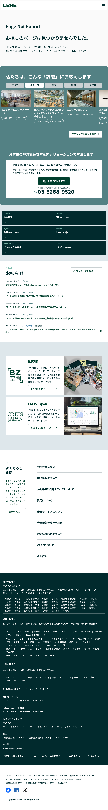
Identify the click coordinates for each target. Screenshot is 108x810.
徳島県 (64, 607)
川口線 (38, 648)
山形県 (55, 598)
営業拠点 (92, 756)
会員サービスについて (49, 511)
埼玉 (8, 638)
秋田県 (45, 598)
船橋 (49, 645)
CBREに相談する (56, 181)
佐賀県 (8, 610)
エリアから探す (10, 589)
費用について (44, 500)
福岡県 (92, 607)
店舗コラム (38, 700)
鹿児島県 (55, 610)
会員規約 (73, 756)
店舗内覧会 (38, 711)
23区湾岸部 (86, 631)
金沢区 (46, 635)
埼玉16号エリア (41, 638)
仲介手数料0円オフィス (68, 589)
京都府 (55, 604)
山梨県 (82, 601)
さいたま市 (18, 638)
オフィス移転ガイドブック (14, 726)
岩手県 (36, 598)
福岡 (52, 655)
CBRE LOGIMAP (62, 737)
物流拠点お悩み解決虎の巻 (39, 737)
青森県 (27, 598)
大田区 (46, 631)
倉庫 (54, 85)
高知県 (82, 607)
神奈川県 (83, 598)
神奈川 (9, 635)
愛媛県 (73, 607)
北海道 (8, 598)
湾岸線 (87, 648)
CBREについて (45, 545)
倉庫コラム (25, 700)
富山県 (8, 604)
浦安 (65, 645)
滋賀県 (64, 604)
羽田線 (96, 648)
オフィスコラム (10, 700)
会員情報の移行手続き (49, 522)
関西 (8, 655)
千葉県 (8, 601)
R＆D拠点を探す (10, 689)
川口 (29, 638)
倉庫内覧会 (25, 711)
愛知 (23, 655)
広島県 (8, 607)
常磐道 (63, 642)
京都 (38, 655)
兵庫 (30, 655)
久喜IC (98, 638)
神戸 (16, 680)
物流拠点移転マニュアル (13, 737)
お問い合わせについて (49, 534)
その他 (93, 85)
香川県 (55, 607)
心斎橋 (84, 677)
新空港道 (77, 648)
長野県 (73, 601)
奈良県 (73, 604)
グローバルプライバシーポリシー (18, 775)
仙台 (16, 677)
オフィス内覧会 (10, 711)
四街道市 (86, 642)
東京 (8, 631)
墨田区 (56, 631)
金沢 (23, 677)
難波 (93, 677)
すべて (15, 85)
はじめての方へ (37, 756)
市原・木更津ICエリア (33, 645)
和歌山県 (93, 604)
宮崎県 (45, 610)
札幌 (8, 677)
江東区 (37, 631)
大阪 (16, 655)
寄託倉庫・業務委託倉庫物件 (84, 624)
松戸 (73, 645)
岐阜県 (64, 601)
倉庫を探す (8, 618)
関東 (8, 648)
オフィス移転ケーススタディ (69, 726)
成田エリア (74, 642)
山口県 (45, 607)
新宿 (47, 677)
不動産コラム (9, 697)
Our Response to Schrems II (45, 775)
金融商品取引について (14, 783)
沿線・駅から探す (28, 589)
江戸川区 (18, 631)
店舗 (73, 85)
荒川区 (65, 631)
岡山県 (17, 607)
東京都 (73, 598)
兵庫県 (45, 604)
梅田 (76, 677)
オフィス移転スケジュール (41, 726)
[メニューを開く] (103, 5)
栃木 (23, 648)
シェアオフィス (89, 589)
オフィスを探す (10, 585)
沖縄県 (66, 610)
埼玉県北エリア (85, 638)
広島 (45, 655)
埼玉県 (94, 598)
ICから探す (25, 624)
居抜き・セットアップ (12, 593)
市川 (25, 642)
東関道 (66, 648)
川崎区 (28, 635)
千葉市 (17, 642)
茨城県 (17, 601)
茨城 (16, 648)
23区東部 (98, 631)
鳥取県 (27, 607)
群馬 (30, 648)
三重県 (82, 604)
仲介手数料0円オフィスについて (55, 489)
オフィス (34, 85)
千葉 (8, 642)
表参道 (38, 677)
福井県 (17, 604)
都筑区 (37, 635)
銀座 (30, 677)
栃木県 (27, 601)
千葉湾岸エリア (50, 642)
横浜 (61, 677)
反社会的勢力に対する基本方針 (82, 775)
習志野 (57, 645)
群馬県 (36, 601)
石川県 (92, 601)
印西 (32, 642)
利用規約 (63, 775)
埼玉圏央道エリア (59, 638)
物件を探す (8, 581)
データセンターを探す (35, 689)
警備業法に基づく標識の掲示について (40, 783)
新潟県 (27, 604)
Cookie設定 (62, 783)
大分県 (36, 610)
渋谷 (54, 677)
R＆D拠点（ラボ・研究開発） (39, 593)
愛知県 (45, 601)
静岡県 (55, 601)
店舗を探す (8, 664)
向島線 (48, 648)
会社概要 (54, 756)
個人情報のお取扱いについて (17, 779)
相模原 (19, 635)
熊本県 (27, 610)
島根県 (36, 607)
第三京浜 (10, 651)
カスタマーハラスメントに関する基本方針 (67, 779)
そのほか (42, 556)
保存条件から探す (47, 589)
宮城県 (17, 598)
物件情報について (47, 478)
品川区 (74, 631)
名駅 (69, 677)
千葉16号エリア (13, 645)
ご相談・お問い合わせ (13, 756)
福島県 (64, 598)
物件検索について (47, 467)
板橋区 (28, 631)
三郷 (73, 638)
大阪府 (36, 604)
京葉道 (57, 648)
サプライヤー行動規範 (39, 779)
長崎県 (17, 610)
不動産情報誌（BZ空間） (14, 748)
